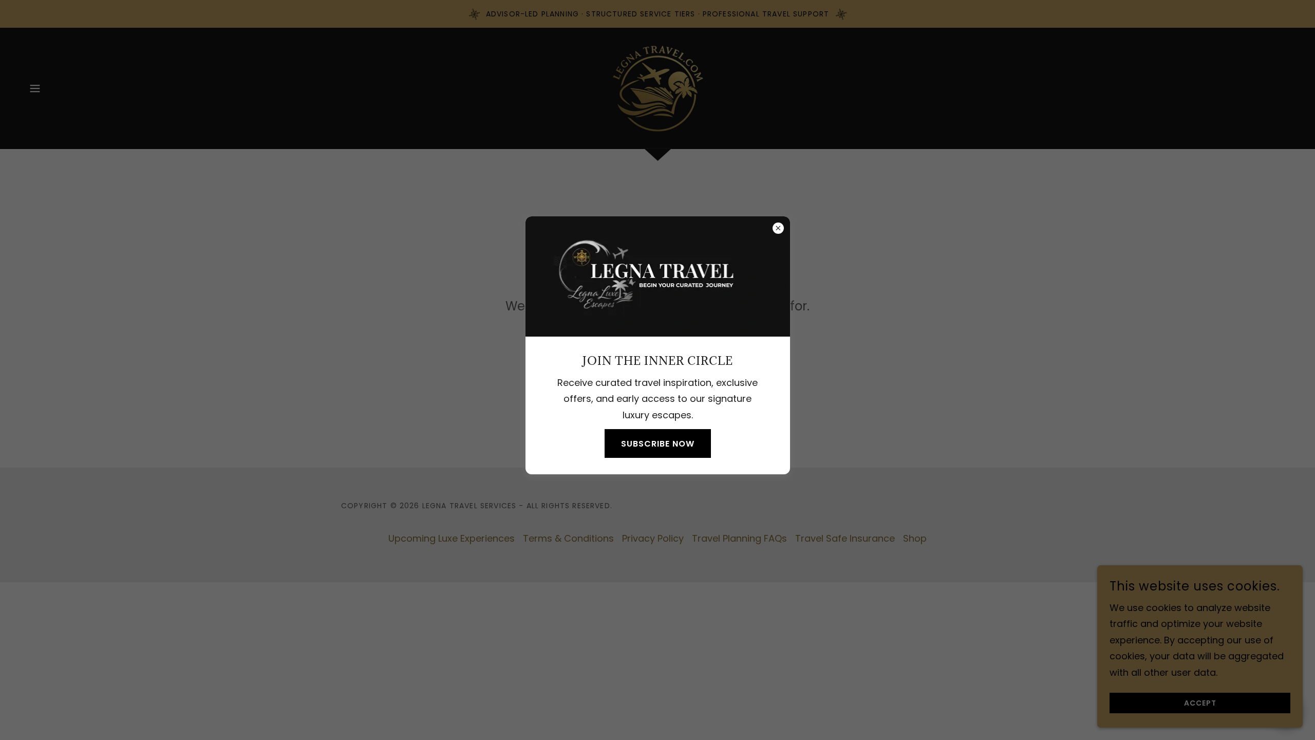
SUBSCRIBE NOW (657, 444)
